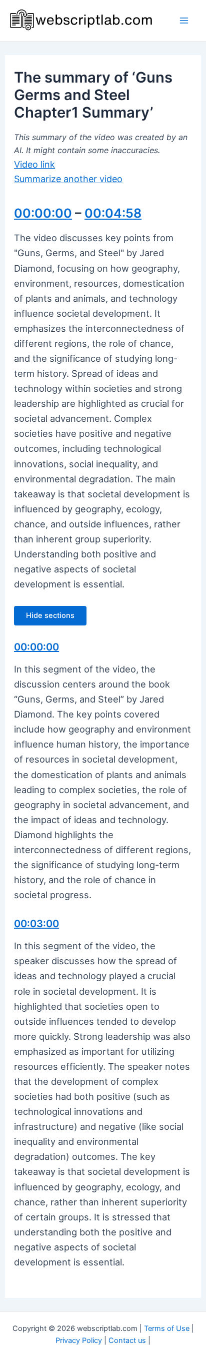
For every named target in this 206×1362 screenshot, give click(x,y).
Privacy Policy (79, 1340)
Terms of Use (167, 1328)
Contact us (127, 1340)
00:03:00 (36, 924)
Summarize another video (68, 179)
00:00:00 (43, 213)
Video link (34, 164)
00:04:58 (113, 213)
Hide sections (50, 615)
